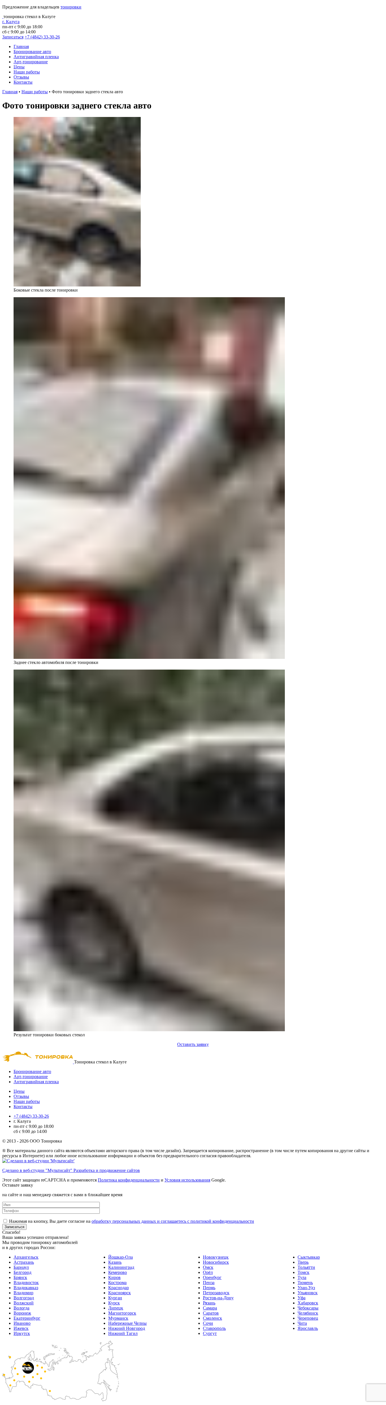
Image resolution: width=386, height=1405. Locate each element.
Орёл (208, 1272)
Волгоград (24, 1297)
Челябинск (308, 1313)
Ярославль (308, 1328)
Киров (114, 1277)
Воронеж (22, 1313)
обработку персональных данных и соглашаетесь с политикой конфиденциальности (173, 1221)
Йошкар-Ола (120, 1257)
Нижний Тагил (123, 1333)
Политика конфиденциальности (129, 1180)
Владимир (23, 1292)
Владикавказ (26, 1287)
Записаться (12, 36)
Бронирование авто (32, 51)
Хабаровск (308, 1302)
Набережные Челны (127, 1323)
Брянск (20, 1277)
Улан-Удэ (306, 1287)
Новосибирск (216, 1262)
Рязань (209, 1302)
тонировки (70, 7)
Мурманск (118, 1318)
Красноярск (119, 1292)
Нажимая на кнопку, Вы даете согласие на (131, 1221)
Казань (115, 1262)
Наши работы (27, 72)
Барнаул (21, 1267)
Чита (302, 1323)
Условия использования (187, 1180)
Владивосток (26, 1282)
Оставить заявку (193, 1044)
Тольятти (306, 1267)
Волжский (24, 1302)
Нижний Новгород (126, 1328)
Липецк (115, 1308)
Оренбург (212, 1277)
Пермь (209, 1287)
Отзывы (21, 77)
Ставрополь (214, 1328)
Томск (303, 1272)
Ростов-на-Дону (218, 1297)
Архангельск (26, 1257)
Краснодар (118, 1287)
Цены (19, 66)
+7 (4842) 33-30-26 (42, 36)
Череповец (308, 1318)
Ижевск (21, 1328)
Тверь (303, 1262)
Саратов (211, 1313)
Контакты (23, 82)
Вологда (21, 1308)
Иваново (22, 1323)
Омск (208, 1267)
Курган (115, 1297)
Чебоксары (308, 1308)
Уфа (301, 1297)
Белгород (22, 1272)
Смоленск (212, 1318)
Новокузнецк (216, 1257)
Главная (21, 46)
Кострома (117, 1282)
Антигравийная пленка (36, 56)
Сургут (210, 1333)
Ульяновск (308, 1292)
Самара (210, 1308)
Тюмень (305, 1282)
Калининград (121, 1267)
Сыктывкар (309, 1257)
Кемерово (117, 1272)
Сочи (208, 1323)
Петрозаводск (216, 1292)
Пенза (208, 1282)
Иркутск (22, 1333)
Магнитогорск (122, 1313)
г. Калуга (10, 21)
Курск (114, 1302)
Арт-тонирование (31, 61)
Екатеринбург (27, 1318)
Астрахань (24, 1262)
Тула (302, 1277)
